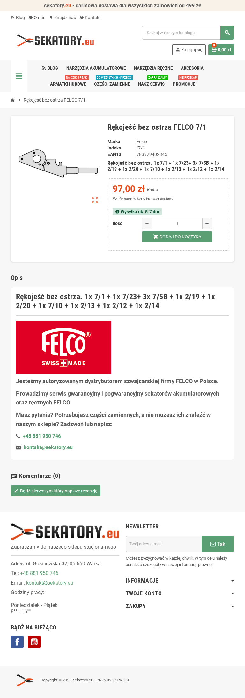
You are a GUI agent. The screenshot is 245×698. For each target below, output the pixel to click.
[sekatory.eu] (55, 40)
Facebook (17, 642)
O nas (37, 17)
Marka (114, 141)
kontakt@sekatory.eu (48, 447)
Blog (18, 17)
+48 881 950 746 (39, 573)
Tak (221, 544)
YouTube (34, 642)
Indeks (114, 147)
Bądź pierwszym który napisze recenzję (55, 490)
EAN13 (114, 154)
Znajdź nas (62, 17)
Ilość (117, 223)
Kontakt (90, 17)
